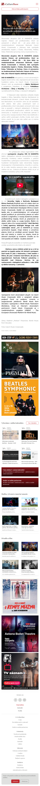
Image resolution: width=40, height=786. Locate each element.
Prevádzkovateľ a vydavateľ (20, 722)
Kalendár (20, 708)
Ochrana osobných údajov (20, 751)
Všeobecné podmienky (20, 734)
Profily (20, 711)
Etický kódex (20, 767)
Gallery (20, 744)
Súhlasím (15, 781)
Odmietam (24, 781)
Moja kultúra (20, 705)
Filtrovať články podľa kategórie (20, 9)
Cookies (20, 753)
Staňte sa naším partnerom (20, 727)
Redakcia (20, 765)
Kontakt (20, 725)
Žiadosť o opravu (20, 758)
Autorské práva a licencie (20, 770)
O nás (20, 720)
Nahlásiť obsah (20, 756)
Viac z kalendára (32, 423)
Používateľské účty (20, 736)
